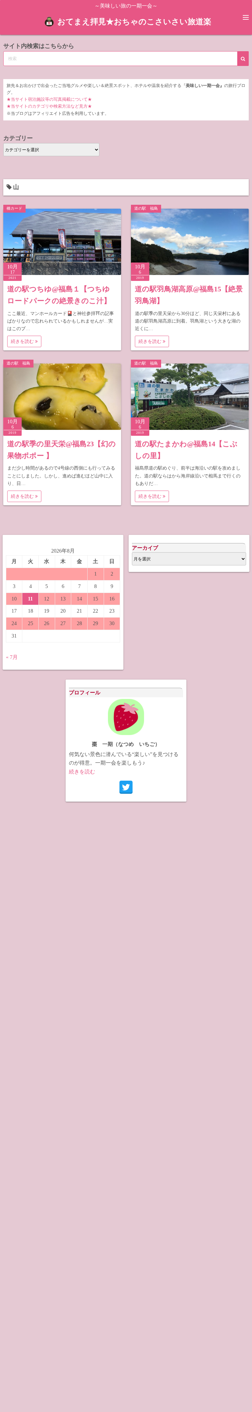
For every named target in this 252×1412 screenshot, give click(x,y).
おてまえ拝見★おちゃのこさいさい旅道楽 (134, 21)
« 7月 (12, 657)
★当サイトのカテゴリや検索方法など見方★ (49, 106)
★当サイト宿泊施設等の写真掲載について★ (49, 99)
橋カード (14, 208)
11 (30, 598)
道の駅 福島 (146, 208)
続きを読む (23, 341)
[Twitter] (126, 787)
